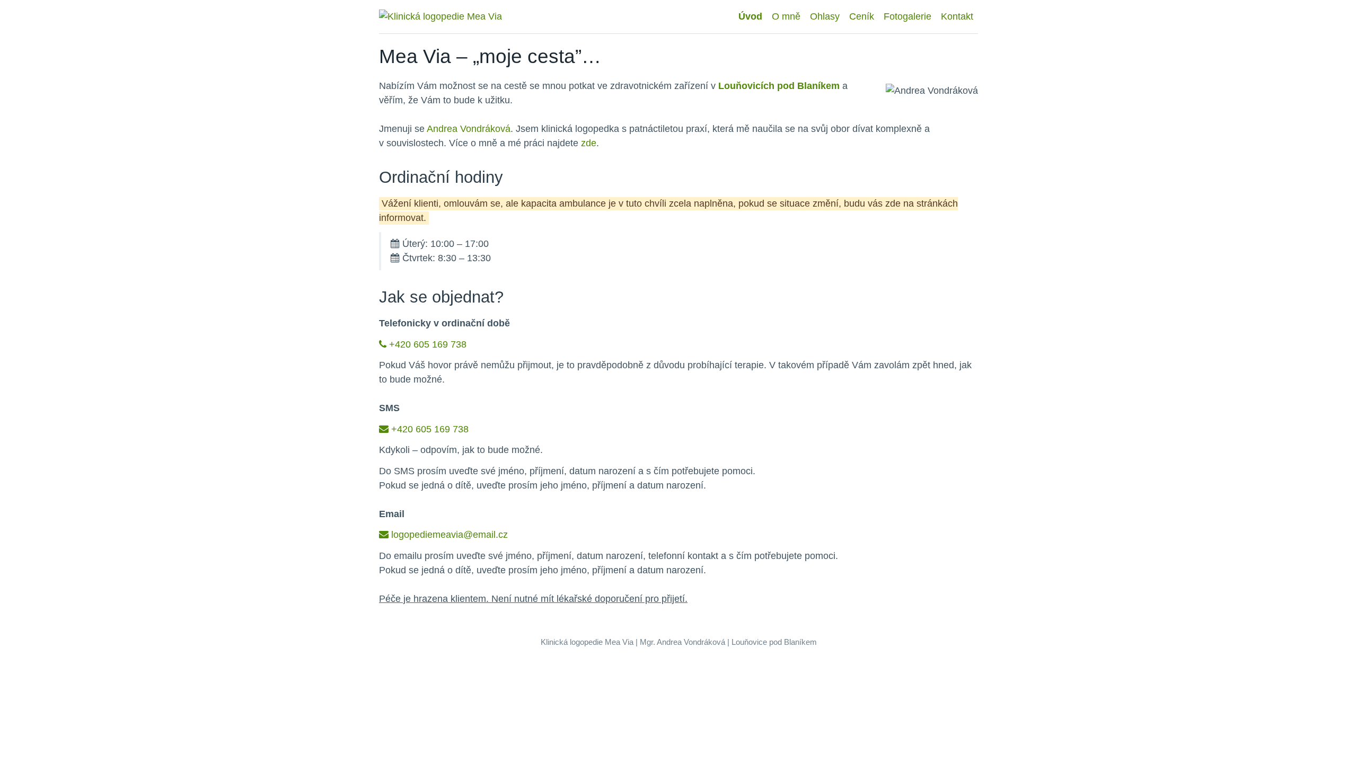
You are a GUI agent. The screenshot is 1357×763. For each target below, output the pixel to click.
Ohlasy (825, 16)
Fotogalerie (907, 16)
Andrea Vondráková (468, 128)
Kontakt (957, 16)
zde (588, 143)
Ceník (861, 16)
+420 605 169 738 (427, 344)
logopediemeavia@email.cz (449, 534)
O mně (786, 16)
